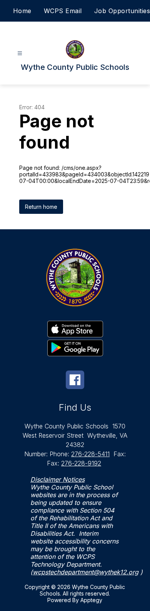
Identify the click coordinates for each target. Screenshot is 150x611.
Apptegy (91, 600)
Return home (41, 206)
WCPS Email (63, 11)
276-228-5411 (90, 454)
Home (22, 11)
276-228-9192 (81, 463)
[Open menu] (19, 53)
